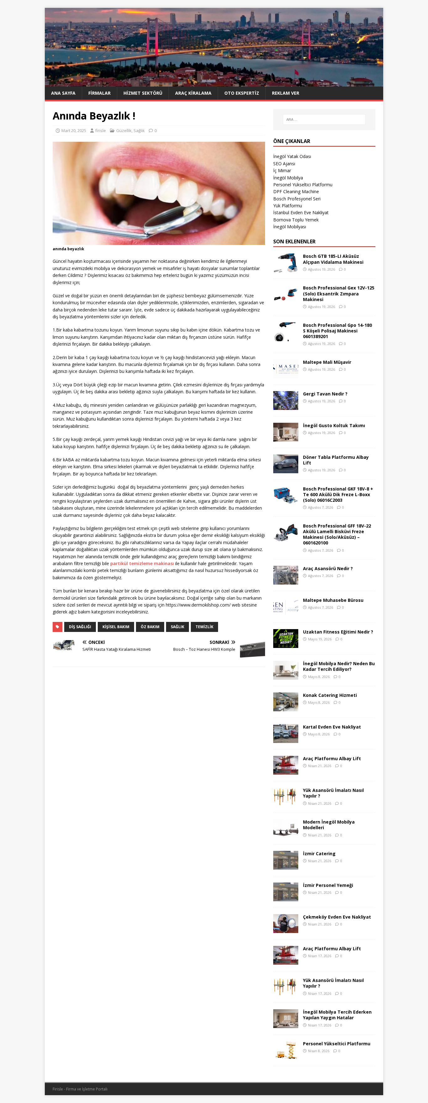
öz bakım (150, 626)
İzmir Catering (319, 853)
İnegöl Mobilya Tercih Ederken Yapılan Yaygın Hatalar (337, 1015)
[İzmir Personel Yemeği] (285, 898)
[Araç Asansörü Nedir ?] (285, 581)
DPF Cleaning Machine (296, 191)
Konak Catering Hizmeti (330, 695)
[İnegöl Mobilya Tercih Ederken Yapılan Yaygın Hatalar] (285, 1024)
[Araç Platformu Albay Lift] (285, 771)
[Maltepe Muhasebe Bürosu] (285, 613)
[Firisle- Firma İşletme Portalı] (214, 83)
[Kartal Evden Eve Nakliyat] (285, 739)
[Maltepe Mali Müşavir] (285, 374)
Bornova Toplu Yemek (296, 220)
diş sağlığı (80, 626)
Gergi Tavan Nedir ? (325, 394)
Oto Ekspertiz (241, 93)
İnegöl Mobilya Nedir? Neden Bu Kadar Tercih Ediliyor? (339, 666)
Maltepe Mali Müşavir (327, 362)
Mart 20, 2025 (73, 130)
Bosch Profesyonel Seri (297, 199)
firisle (100, 130)
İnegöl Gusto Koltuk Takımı (334, 425)
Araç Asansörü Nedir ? (328, 568)
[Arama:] (324, 119)
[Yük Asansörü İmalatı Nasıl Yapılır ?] (285, 803)
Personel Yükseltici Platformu (302, 185)
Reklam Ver (285, 93)
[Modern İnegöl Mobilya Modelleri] (285, 834)
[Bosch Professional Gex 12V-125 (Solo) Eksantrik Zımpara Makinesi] (285, 300)
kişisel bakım (115, 626)
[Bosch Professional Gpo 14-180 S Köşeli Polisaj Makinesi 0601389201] (285, 337)
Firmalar (99, 93)
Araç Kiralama (193, 93)
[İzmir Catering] (285, 866)
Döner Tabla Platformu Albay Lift (336, 460)
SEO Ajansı (284, 164)
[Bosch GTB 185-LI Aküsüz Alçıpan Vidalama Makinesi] (285, 269)
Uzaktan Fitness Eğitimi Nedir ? (338, 632)
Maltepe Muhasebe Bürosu (333, 600)
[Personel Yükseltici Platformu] (285, 1056)
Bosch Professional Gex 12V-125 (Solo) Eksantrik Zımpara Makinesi (338, 293)
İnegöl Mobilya (288, 178)
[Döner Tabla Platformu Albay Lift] (285, 469)
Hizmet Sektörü (142, 93)
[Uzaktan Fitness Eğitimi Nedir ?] (285, 644)
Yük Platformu (287, 206)
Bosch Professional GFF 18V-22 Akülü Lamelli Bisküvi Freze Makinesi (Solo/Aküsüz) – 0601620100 (337, 534)
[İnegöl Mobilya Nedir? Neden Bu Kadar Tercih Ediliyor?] (285, 676)
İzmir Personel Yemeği (328, 885)
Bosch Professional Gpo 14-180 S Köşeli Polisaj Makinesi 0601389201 (337, 330)
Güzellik (124, 130)
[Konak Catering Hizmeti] (285, 708)
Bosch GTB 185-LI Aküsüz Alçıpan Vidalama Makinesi (333, 259)
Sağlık (139, 130)
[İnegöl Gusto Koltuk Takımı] (285, 438)
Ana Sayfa (63, 93)
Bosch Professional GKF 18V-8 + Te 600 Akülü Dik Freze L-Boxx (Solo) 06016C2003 (338, 494)
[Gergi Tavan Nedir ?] (285, 406)
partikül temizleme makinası (142, 563)
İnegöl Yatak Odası (292, 156)
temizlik (204, 626)
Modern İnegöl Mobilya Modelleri (329, 824)
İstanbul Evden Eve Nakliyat (301, 212)
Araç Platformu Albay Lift (332, 758)
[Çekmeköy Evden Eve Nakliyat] (285, 929)
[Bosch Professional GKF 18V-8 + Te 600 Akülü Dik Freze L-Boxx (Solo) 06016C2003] (285, 501)
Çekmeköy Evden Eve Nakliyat (337, 917)
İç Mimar (282, 170)
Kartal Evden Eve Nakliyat (332, 727)
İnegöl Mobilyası (289, 227)
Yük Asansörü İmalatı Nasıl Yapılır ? (333, 793)
